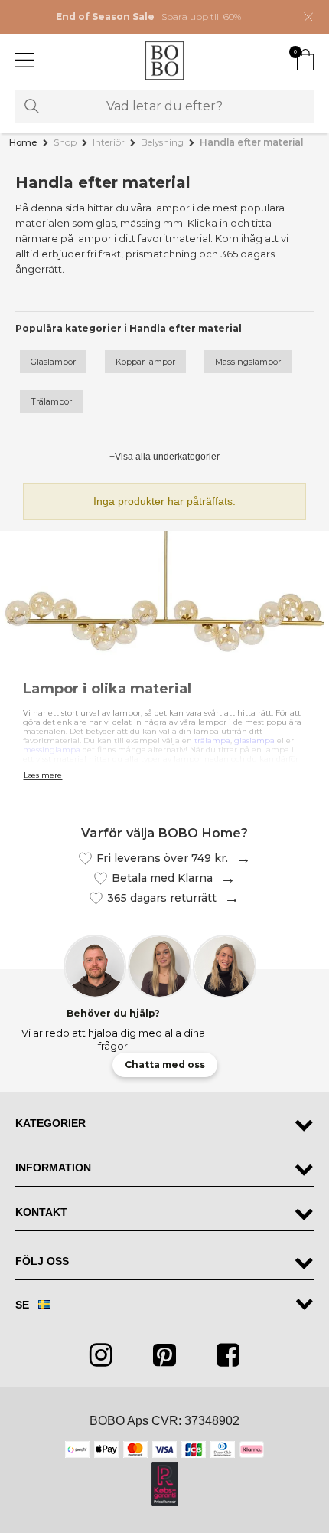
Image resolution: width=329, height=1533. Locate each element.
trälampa (212, 740)
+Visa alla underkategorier (164, 456)
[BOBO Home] (164, 60)
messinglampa (51, 750)
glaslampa (254, 740)
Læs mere (43, 775)
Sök (31, 106)
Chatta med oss (165, 1064)
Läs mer (239, 858)
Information (53, 1167)
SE (23, 1305)
